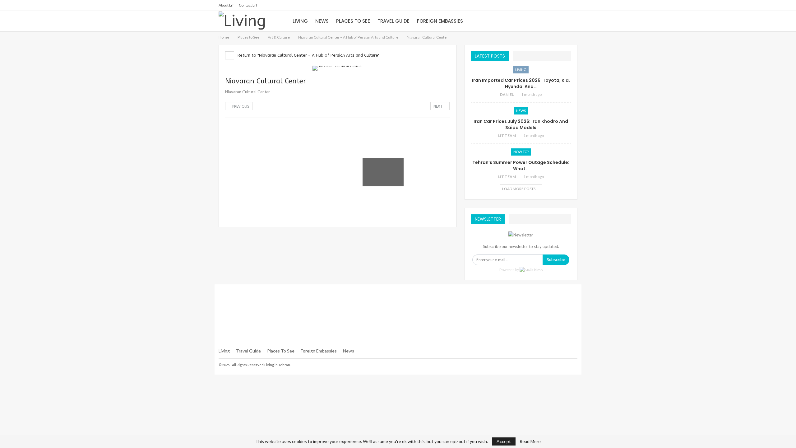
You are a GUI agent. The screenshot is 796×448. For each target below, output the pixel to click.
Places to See (353, 21)
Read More (530, 441)
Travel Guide (393, 21)
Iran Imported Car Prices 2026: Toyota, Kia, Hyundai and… (521, 83)
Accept (504, 441)
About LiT (226, 5)
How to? (521, 152)
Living (300, 21)
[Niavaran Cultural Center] (245, 138)
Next (438, 106)
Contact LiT (248, 5)
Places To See (280, 350)
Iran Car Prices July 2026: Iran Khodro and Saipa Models (521, 124)
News (322, 21)
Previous (240, 106)
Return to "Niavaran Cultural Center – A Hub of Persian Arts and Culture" (308, 55)
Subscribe (556, 259)
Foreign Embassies (440, 21)
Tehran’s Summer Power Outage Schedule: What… (520, 165)
